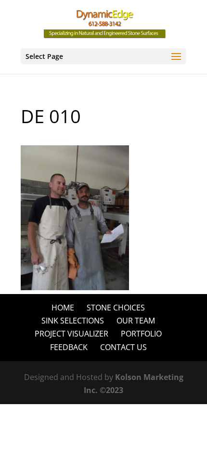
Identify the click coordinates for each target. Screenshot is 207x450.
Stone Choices (116, 307)
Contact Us (123, 347)
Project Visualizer (71, 333)
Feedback (69, 347)
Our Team (135, 320)
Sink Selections (72, 320)
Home (63, 307)
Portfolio (141, 333)
